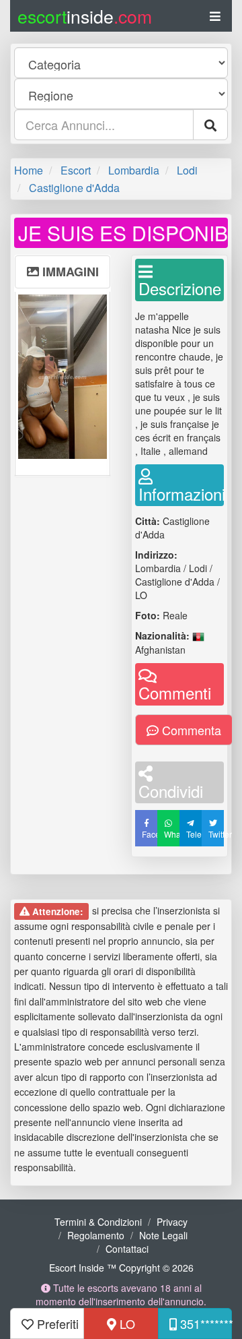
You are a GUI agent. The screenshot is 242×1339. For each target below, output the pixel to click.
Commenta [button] (190, 730)
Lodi (187, 170)
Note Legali (163, 1235)
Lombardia (133, 170)
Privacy (172, 1221)
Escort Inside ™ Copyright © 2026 (121, 1267)
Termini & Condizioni (98, 1221)
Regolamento (95, 1235)
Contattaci (127, 1248)
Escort (76, 170)
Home (28, 170)
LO (125, 1323)
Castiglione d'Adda (74, 187)
